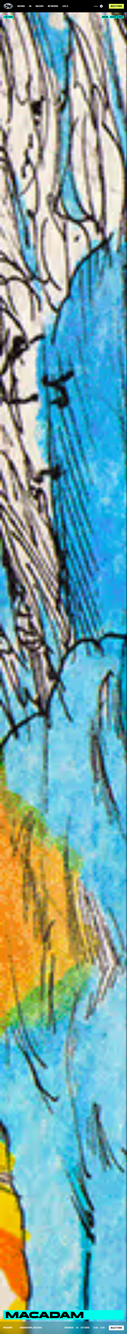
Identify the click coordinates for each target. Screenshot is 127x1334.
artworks (53, 6)
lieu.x (65, 6)
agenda (21, 6)
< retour (8, 17)
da (30, 6)
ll (101, 6)
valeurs (40, 6)
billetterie (116, 6)
